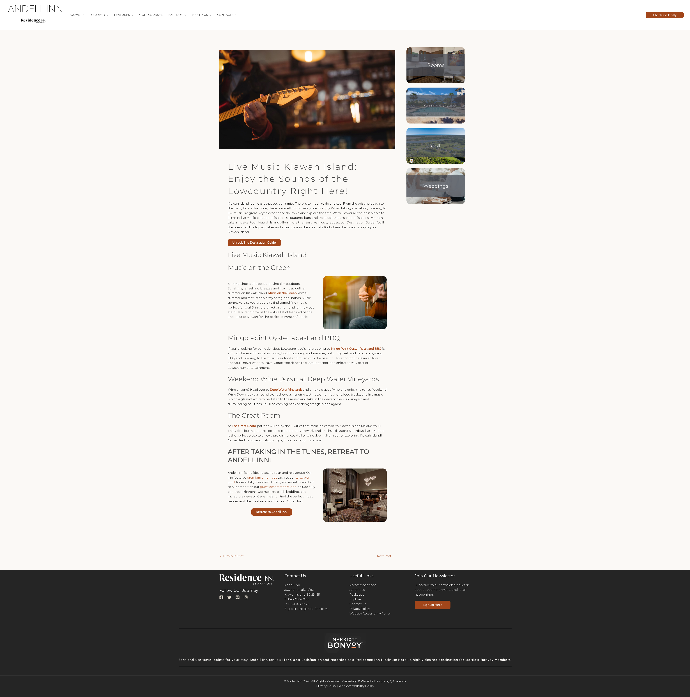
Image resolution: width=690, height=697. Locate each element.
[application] (82, 15)
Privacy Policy (359, 609)
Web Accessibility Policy (356, 686)
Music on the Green (282, 293)
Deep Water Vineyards (286, 389)
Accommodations (362, 585)
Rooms (435, 65)
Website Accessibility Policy (369, 613)
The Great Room (244, 426)
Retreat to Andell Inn (271, 512)
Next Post (386, 556)
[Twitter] (229, 597)
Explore (355, 599)
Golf (436, 146)
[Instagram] (245, 597)
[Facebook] (221, 597)
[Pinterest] (237, 597)
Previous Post (232, 556)
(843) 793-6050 (298, 599)
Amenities (436, 105)
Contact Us (226, 15)
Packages (356, 594)
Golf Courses (151, 15)
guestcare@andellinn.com (308, 609)
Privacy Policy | (327, 686)
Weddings (435, 186)
